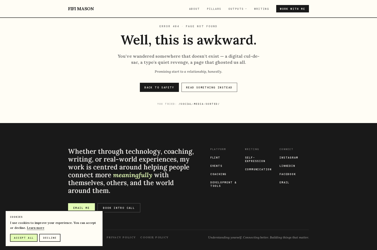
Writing (261, 8)
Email (284, 182)
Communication (258, 169)
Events (216, 165)
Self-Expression (255, 159)
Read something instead (209, 87)
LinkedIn (287, 165)
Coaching (218, 174)
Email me (81, 207)
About (194, 8)
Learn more (35, 228)
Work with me (292, 8)
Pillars (214, 8)
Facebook (287, 174)
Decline (50, 237)
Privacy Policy (121, 237)
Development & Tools (223, 184)
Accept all (24, 237)
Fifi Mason (81, 8)
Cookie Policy (154, 237)
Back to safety (159, 87)
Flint (215, 157)
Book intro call (119, 207)
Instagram (288, 157)
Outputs (236, 8)
